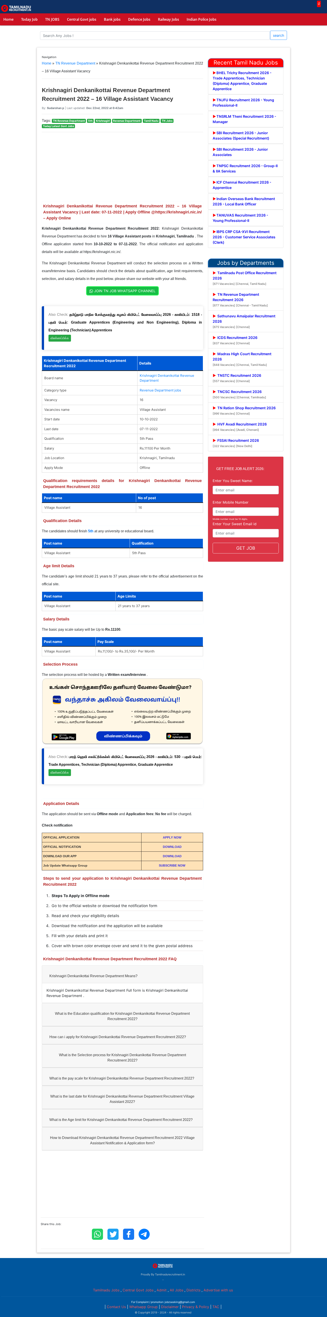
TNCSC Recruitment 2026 (239, 394)
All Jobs (176, 1290)
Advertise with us (218, 1290)
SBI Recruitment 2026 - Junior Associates (240, 152)
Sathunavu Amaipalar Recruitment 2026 (244, 321)
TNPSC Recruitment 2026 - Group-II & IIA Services (245, 168)
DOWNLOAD (172, 847)
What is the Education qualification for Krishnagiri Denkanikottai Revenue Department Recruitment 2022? (122, 1016)
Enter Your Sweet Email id (234, 524)
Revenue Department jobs (160, 390)
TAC (215, 1307)
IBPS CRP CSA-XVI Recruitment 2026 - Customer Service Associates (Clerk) (244, 237)
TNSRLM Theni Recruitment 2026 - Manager (244, 119)
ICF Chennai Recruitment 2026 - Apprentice (242, 185)
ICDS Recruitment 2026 (235, 340)
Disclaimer (170, 1307)
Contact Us (116, 1307)
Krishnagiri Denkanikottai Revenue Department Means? (93, 976)
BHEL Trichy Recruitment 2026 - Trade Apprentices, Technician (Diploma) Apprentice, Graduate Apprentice (242, 81)
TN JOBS (52, 19)
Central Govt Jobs (138, 1290)
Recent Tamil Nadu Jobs (246, 62)
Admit (162, 1290)
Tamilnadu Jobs (106, 1290)
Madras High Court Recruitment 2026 (242, 359)
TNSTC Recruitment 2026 (237, 378)
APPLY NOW (172, 837)
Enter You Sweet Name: (232, 480)
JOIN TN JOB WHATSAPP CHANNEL (124, 291)
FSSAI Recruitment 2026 (236, 443)
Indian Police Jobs (201, 19)
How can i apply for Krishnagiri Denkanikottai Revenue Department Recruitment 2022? (117, 1037)
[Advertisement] (122, 167)
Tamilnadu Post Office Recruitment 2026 (245, 278)
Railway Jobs (168, 19)
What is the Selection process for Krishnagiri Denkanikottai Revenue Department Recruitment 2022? (122, 1057)
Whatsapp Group (143, 1307)
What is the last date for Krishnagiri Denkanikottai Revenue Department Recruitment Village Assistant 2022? (122, 1099)
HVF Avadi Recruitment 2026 (240, 427)
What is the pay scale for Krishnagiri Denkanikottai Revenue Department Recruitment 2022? (121, 1078)
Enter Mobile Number (230, 502)
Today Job (29, 19)
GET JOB (245, 548)
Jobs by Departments (245, 262)
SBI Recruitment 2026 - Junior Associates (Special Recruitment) (241, 135)
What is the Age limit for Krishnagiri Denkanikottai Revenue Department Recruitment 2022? (121, 1120)
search (278, 35)
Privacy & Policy (195, 1307)
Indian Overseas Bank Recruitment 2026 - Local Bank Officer (244, 201)
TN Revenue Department (75, 63)
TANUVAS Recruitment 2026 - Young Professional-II (240, 218)
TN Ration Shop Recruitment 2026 (244, 410)
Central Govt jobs (81, 19)
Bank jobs (112, 19)
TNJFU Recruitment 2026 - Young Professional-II (243, 102)
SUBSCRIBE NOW (172, 865)
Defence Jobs (139, 19)
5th (90, 531)
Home (8, 19)
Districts (193, 1290)
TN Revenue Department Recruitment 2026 (240, 299)
